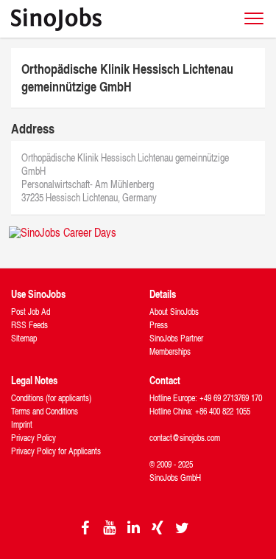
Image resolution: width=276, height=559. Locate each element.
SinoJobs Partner (176, 338)
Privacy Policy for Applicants (56, 451)
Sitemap (24, 338)
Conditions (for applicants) (51, 398)
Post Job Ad (30, 311)
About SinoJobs (174, 311)
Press (158, 325)
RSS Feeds (29, 325)
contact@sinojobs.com (184, 437)
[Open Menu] (254, 18)
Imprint (21, 424)
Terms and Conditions (44, 411)
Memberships (170, 351)
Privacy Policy (33, 437)
